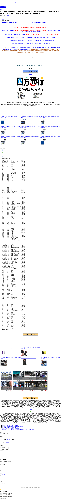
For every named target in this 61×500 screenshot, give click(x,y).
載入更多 (2, 445)
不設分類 (7, 15)
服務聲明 (39, 487)
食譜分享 (7, 442)
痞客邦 (8, 439)
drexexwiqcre (2, 434)
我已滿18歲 (2, 498)
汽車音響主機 (23, 48)
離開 (5, 498)
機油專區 (7, 49)
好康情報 (3, 7)
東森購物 (21, 37)
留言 (9, 439)
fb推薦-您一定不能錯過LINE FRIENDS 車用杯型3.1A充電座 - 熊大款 (13, 426)
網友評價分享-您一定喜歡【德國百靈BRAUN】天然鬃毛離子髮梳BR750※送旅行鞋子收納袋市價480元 (18, 429)
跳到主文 (1, 9)
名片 (3, 19)
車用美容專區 (45, 48)
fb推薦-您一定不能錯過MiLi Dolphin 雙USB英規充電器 (10, 425)
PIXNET (24, 487)
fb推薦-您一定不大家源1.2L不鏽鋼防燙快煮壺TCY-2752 (10, 427)
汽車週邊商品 (15, 48)
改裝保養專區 (53, 48)
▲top (1, 443)
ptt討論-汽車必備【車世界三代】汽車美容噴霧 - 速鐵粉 (10, 428)
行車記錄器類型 (14, 49)
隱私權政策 (35, 487)
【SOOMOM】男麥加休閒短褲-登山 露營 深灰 (28, 358)
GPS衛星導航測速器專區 (24, 49)
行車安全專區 (30, 48)
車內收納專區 (38, 48)
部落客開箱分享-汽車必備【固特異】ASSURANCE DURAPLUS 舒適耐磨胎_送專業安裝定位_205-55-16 (26, 22)
